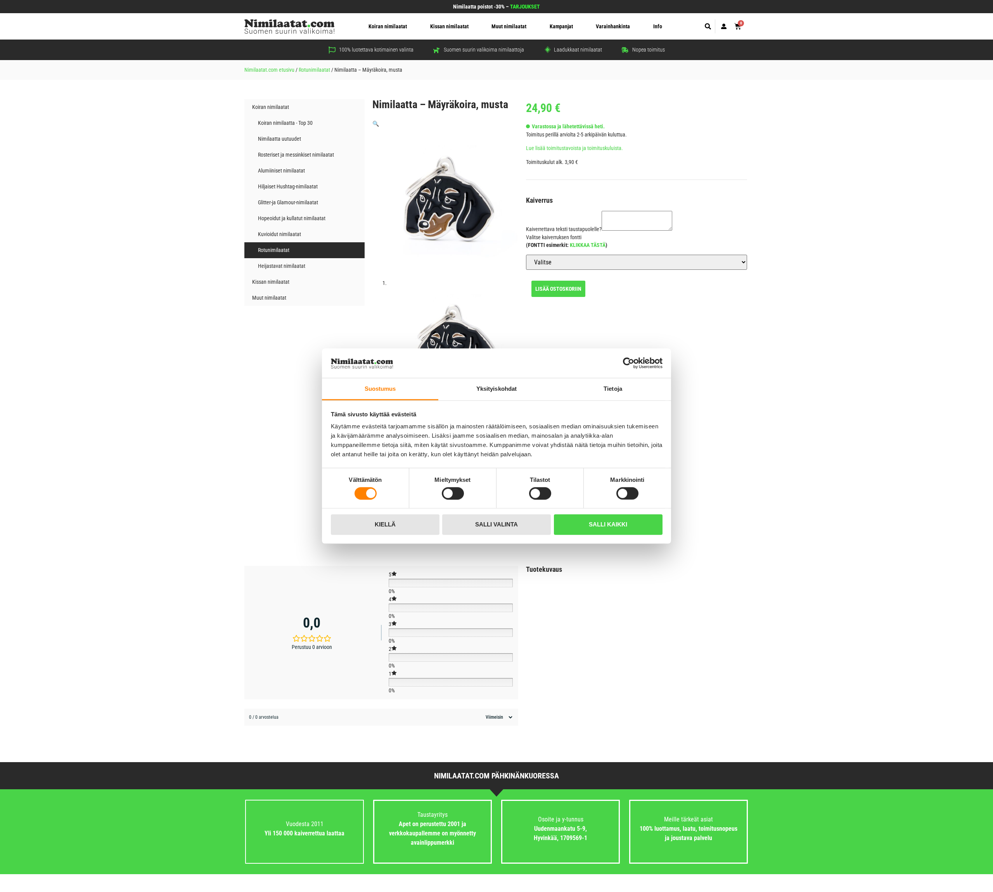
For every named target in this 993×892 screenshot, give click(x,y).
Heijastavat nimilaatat (281, 266)
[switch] (453, 493)
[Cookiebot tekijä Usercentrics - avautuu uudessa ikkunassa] (629, 363)
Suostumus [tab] (380, 388)
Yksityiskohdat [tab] (496, 388)
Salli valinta (496, 524)
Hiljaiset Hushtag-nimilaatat (288, 186)
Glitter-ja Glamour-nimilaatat (288, 202)
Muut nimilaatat (508, 26)
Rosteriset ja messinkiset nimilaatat (296, 155)
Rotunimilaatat (314, 70)
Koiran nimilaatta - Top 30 (285, 123)
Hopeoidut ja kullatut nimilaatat (291, 218)
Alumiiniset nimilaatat (281, 170)
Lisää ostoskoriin (558, 289)
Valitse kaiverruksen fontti (553, 237)
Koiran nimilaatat (387, 26)
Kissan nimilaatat (449, 26)
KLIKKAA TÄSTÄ (587, 245)
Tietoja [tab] (613, 388)
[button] (708, 26)
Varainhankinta (613, 26)
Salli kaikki (608, 524)
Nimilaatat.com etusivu (269, 70)
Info (657, 26)
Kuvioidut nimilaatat (279, 234)
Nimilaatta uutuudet (279, 139)
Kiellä (385, 524)
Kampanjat (561, 26)
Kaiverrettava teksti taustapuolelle (564, 229)
